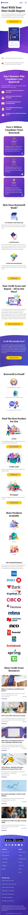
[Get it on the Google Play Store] (19, 840)
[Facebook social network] (6, 845)
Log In (21, 2)
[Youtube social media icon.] (18, 845)
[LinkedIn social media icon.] (21, 845)
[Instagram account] (9, 845)
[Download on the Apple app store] (9, 840)
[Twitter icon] (15, 845)
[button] (25, 2)
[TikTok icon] (12, 845)
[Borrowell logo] (4, 2)
